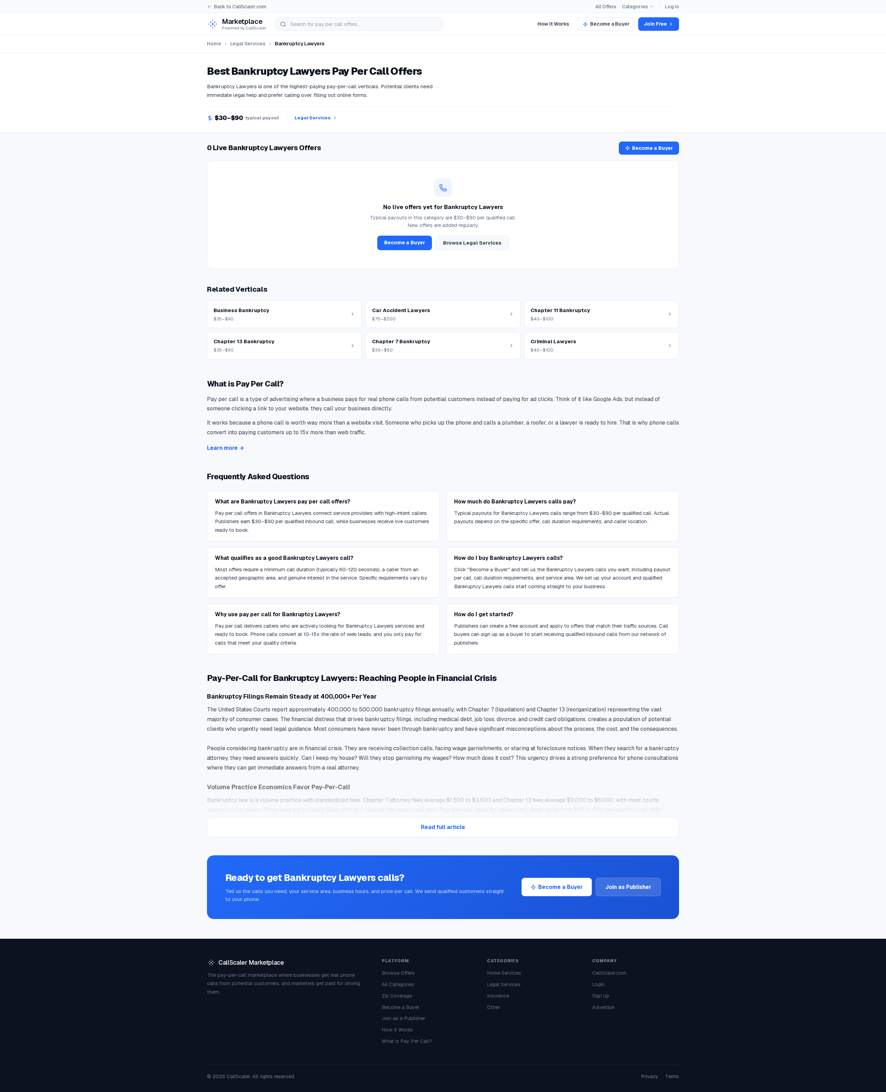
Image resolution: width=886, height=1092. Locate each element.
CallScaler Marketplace (251, 962)
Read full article (443, 827)
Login (598, 984)
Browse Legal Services (472, 243)
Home (214, 43)
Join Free (655, 24)
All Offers (605, 6)
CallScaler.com (609, 973)
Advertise (603, 1007)
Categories (635, 6)
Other (493, 1007)
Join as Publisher (628, 887)
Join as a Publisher (403, 1018)
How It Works (553, 24)
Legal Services (247, 43)
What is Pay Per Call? (407, 1041)
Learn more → (225, 448)
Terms (672, 1076)
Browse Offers (398, 973)
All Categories (398, 984)
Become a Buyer (610, 24)
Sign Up (600, 996)
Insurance (498, 996)
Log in (672, 6)
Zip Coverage (397, 996)
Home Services (504, 973)
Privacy (649, 1076)
